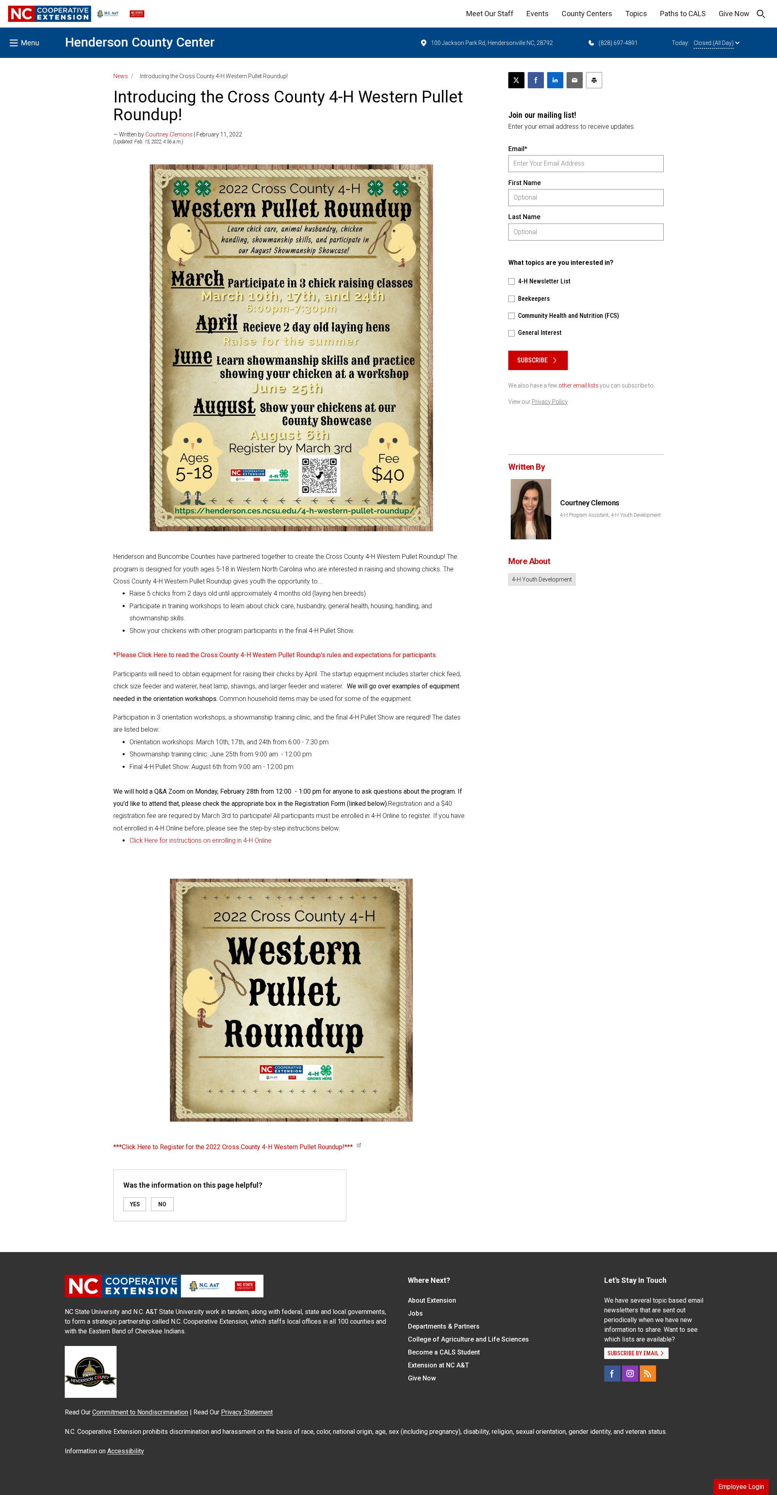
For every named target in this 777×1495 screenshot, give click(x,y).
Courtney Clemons (169, 134)
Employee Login (741, 1487)
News (120, 76)
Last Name (524, 217)
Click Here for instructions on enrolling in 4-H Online (201, 840)
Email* (517, 149)
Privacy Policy (550, 401)
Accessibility (125, 1451)
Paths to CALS (683, 13)
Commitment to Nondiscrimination (140, 1412)
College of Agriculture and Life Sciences (468, 1339)
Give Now (734, 13)
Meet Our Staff (490, 13)
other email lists (578, 385)
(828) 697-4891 (618, 43)
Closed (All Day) (714, 43)
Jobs (415, 1313)
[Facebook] (612, 1373)
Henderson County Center (140, 42)
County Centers (587, 13)
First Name (524, 183)
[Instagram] (630, 1373)
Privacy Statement (247, 1412)
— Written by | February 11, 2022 (177, 134)
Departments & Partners (444, 1326)
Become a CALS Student (444, 1352)
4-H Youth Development (542, 579)
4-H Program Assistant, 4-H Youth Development (610, 515)
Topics (636, 13)
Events (537, 13)
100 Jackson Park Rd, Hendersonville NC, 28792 (492, 43)
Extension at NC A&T (438, 1365)
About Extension (432, 1300)
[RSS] (648, 1373)
